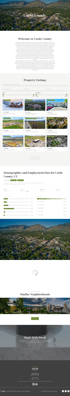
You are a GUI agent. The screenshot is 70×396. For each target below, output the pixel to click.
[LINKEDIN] (68, 391)
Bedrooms (49, 89)
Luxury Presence (26, 391)
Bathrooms (27, 89)
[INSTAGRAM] (66, 391)
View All (35, 318)
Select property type (6, 89)
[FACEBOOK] (63, 391)
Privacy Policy (53, 391)
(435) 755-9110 (35, 373)
